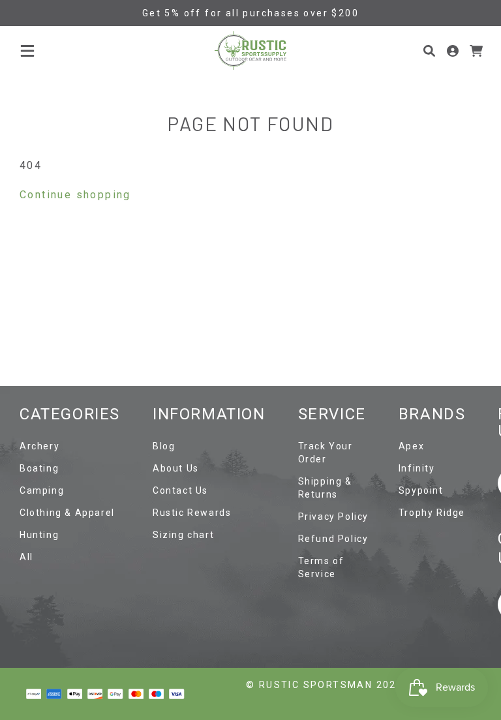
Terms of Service (321, 567)
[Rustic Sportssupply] (250, 50)
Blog (164, 446)
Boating (39, 468)
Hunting (39, 535)
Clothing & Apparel (67, 512)
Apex (411, 446)
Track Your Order (325, 452)
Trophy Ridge (432, 512)
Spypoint (421, 490)
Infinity (417, 468)
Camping (42, 490)
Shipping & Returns (325, 488)
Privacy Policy (333, 516)
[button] (27, 51)
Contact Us (180, 490)
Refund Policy (333, 538)
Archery (39, 446)
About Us (176, 468)
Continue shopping (75, 194)
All (26, 557)
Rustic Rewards (192, 512)
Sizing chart (183, 535)
